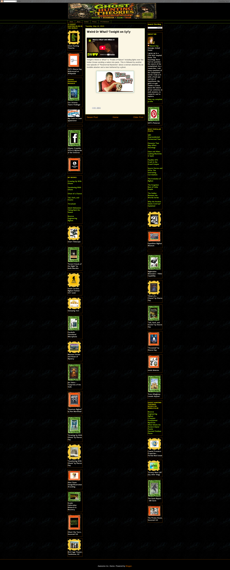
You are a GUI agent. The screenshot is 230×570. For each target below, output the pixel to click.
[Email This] (93, 108)
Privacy (94, 21)
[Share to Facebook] (98, 108)
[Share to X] (96, 108)
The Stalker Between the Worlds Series (153, 195)
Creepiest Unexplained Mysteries (152, 420)
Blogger (129, 566)
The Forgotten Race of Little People (153, 187)
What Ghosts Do (154, 425)
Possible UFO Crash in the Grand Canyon (153, 162)
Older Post (138, 117)
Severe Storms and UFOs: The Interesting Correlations (155, 171)
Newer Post (92, 117)
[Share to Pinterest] (100, 108)
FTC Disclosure (104, 21)
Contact (86, 21)
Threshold (72, 204)
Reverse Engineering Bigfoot (72, 218)
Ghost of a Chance (75, 193)
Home (71, 21)
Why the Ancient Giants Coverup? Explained (154, 203)
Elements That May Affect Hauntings (153, 145)
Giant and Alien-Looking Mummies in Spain (155, 153)
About (78, 21)
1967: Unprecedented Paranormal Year (154, 137)
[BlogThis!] (95, 108)
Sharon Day (154, 46)
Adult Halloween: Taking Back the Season (74, 210)
